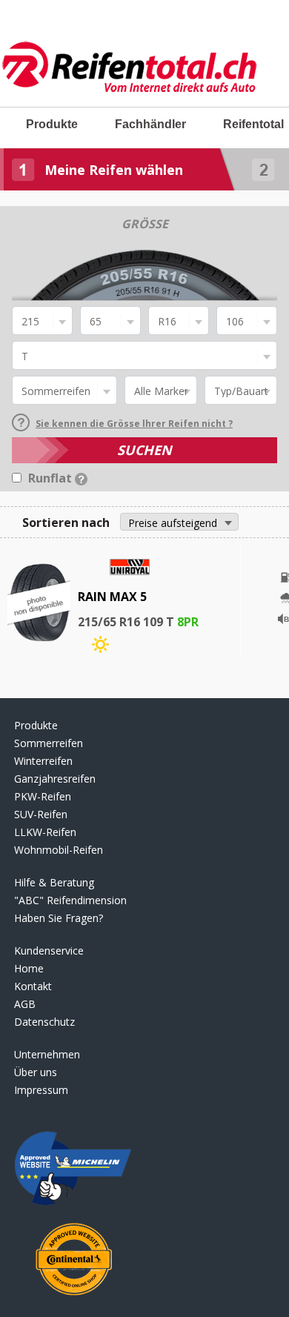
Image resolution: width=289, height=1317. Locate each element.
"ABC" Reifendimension (70, 900)
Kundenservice (49, 950)
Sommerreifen (48, 743)
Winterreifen (43, 761)
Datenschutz (44, 1022)
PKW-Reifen (42, 796)
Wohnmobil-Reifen (58, 850)
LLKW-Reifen (45, 832)
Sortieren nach (66, 522)
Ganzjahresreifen (55, 779)
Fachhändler (150, 124)
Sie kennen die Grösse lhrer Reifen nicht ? (134, 423)
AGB (25, 1004)
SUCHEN (144, 450)
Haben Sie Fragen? (58, 918)
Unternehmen (47, 1054)
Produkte (52, 124)
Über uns (35, 1072)
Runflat (51, 478)
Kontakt (33, 986)
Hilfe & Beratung (54, 882)
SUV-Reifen (40, 814)
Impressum (41, 1090)
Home (29, 968)
